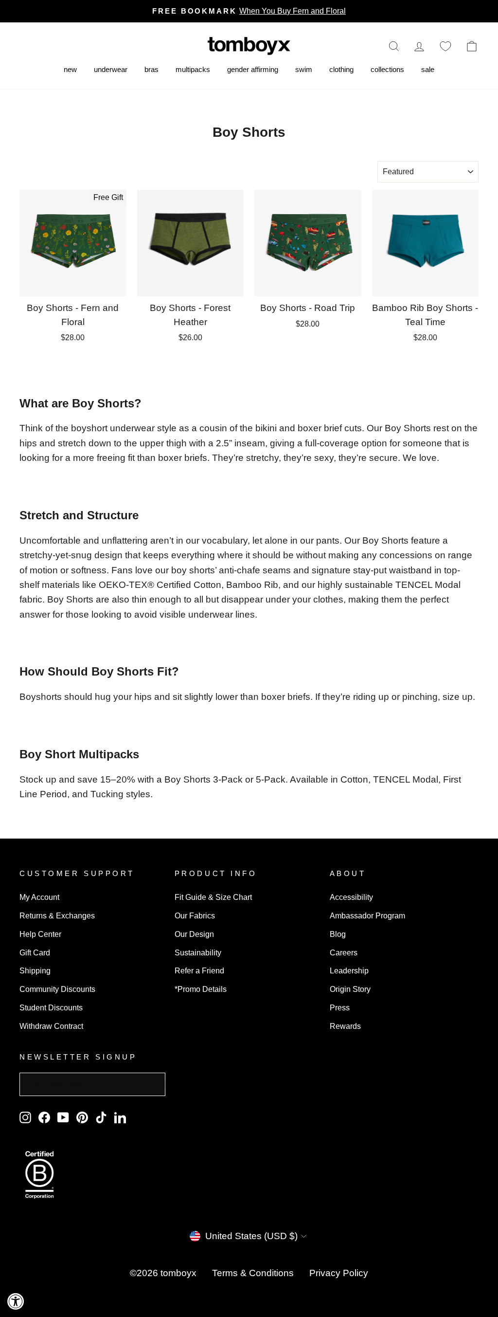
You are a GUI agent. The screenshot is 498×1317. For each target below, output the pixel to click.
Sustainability (198, 952)
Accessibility (351, 897)
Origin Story (350, 989)
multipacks (193, 69)
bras (151, 69)
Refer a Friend (199, 970)
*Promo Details (201, 989)
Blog (338, 934)
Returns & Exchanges (57, 915)
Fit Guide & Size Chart (213, 897)
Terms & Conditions (253, 1273)
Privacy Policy (338, 1273)
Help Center (40, 934)
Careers (343, 952)
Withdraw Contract (51, 1026)
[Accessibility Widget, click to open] (16, 1301)
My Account (39, 897)
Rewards (345, 1026)
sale (427, 69)
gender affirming (252, 69)
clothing (341, 69)
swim (303, 69)
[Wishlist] (445, 46)
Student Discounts (51, 1007)
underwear (110, 69)
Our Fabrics (195, 915)
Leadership (349, 970)
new (70, 69)
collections (387, 69)
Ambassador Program (367, 915)
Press (340, 1007)
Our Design (194, 934)
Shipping (35, 970)
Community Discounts (57, 989)
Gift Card (34, 952)
